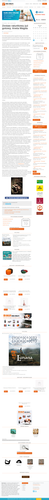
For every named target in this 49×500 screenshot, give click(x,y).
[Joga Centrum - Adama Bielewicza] (39, 193)
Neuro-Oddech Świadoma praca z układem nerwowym (21, 252)
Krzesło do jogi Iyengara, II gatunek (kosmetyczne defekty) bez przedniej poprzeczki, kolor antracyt (9, 307)
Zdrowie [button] (39, 7)
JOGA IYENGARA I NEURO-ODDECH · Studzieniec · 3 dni (39, 88)
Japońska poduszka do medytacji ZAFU (24, 276)
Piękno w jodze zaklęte (17, 242)
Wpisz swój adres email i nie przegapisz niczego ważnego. (38, 46)
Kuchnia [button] (43, 7)
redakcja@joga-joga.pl (36, 486)
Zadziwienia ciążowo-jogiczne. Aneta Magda (12, 211)
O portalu (24, 485)
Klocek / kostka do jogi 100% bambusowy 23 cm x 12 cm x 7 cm (24, 291)
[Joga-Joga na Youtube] (10, 0)
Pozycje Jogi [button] (9, 7)
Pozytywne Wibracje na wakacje (19, 238)
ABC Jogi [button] (4, 7)
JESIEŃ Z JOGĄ (36, 66)
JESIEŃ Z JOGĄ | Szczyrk (37, 97)
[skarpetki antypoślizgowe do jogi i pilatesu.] (24, 385)
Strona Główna (4, 23)
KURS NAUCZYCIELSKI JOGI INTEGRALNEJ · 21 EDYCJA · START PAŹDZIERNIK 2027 (39, 102)
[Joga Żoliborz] (39, 187)
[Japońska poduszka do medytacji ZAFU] (24, 271)
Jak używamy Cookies (23, 498)
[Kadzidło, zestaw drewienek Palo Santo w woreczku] (24, 302)
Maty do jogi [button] (14, 7)
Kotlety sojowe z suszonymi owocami (35, 437)
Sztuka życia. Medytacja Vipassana (9, 389)
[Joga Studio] (39, 200)
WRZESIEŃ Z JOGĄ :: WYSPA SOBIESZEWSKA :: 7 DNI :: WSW (38, 85)
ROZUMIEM (39, 499)
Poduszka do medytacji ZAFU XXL (9, 275)
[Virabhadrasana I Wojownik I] (41, 463)
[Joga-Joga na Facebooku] (9, 0)
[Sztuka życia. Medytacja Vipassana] (9, 385)
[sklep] (24, 418)
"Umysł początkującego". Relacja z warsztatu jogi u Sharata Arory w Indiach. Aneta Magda (16, 210)
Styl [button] (35, 7)
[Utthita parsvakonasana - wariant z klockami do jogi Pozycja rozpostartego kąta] (30, 463)
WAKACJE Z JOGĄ (36, 64)
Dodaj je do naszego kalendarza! (40, 71)
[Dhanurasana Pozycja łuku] (8, 463)
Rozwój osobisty (13, 23)
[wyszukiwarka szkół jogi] (24, 448)
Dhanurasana (7, 466)
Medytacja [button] (31, 7)
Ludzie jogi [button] (26, 7)
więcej (5, 279)
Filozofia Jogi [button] (20, 7)
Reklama (27, 3)
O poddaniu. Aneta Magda (9, 213)
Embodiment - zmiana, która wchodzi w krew (40, 92)
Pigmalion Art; (21, 163)
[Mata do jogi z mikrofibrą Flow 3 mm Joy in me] (24, 400)
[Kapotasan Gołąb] (19, 463)
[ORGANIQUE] (24, 478)
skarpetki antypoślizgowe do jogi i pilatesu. (24, 390)
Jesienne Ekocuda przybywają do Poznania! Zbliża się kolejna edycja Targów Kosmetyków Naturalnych (22, 235)
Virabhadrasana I (41, 467)
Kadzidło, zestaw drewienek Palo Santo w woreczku (24, 306)
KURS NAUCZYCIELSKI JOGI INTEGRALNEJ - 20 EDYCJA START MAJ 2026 (39, 80)
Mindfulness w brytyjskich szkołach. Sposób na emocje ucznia (21, 246)
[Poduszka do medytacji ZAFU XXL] (9, 271)
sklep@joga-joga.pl (36, 490)
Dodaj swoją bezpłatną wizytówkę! (25, 454)
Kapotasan (19, 466)
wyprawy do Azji (7, 494)
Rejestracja (39, 0)
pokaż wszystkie (36, 119)
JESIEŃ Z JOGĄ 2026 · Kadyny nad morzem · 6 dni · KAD (39, 107)
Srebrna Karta (35, 3)
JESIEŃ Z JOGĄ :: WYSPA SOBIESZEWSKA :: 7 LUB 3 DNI (38, 117)
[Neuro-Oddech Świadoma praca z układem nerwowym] (6, 255)
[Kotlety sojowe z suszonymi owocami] (36, 432)
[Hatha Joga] (39, 181)
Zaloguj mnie (44, 0)
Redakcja (24, 486)
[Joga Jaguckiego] (39, 207)
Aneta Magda (6, 33)
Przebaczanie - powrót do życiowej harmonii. (21, 244)
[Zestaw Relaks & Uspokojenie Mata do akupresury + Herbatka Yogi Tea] (9, 286)
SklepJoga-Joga (44, 4)
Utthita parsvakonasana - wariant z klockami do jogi (30, 468)
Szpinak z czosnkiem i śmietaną (13, 437)
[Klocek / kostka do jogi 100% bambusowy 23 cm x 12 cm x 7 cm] (24, 286)
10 (23, 263)
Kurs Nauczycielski (37, 62)
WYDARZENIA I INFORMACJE (38, 60)
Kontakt (40, 3)
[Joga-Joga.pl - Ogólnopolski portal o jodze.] (8, 4)
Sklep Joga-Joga (25, 484)
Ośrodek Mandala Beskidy (18, 239)
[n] (24, 15)
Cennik (31, 3)
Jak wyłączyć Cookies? (31, 498)
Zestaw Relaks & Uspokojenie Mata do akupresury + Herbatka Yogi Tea (9, 291)
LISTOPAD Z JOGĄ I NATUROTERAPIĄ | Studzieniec (40, 112)
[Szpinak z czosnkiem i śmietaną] (13, 432)
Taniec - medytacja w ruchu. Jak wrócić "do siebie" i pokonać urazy (22, 241)
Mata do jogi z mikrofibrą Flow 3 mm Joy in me (24, 405)
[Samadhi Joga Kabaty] (39, 212)
